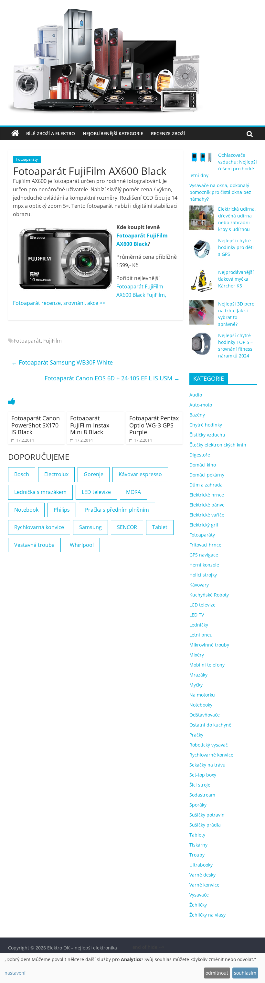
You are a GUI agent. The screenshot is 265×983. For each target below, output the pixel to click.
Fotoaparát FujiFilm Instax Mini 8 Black (89, 425)
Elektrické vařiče (206, 515)
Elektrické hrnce (206, 495)
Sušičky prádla (205, 825)
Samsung (90, 527)
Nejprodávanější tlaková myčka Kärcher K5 (236, 279)
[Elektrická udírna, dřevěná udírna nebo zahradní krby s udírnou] (201, 221)
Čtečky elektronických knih (217, 445)
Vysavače (199, 895)
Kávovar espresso (140, 474)
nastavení (15, 973)
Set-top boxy (202, 775)
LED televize (96, 492)
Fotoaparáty (27, 159)
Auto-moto (200, 405)
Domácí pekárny (206, 475)
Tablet (159, 527)
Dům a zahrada (206, 485)
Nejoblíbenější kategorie (113, 133)
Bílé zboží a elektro (50, 133)
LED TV (196, 615)
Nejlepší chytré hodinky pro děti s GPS (236, 247)
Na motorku (202, 695)
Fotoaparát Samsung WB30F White (62, 362)
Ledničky (198, 625)
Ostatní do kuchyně (210, 725)
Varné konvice (204, 885)
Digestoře (199, 455)
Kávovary (199, 585)
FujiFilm (52, 340)
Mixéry (196, 655)
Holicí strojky (203, 575)
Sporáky (198, 805)
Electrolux (56, 474)
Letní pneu (201, 635)
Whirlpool (82, 544)
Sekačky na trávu (207, 765)
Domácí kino (202, 465)
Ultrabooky (201, 865)
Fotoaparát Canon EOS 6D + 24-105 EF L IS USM (112, 378)
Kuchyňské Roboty (209, 595)
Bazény (197, 415)
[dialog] (132, 968)
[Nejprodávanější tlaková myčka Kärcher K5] (201, 284)
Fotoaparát (27, 340)
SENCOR (127, 527)
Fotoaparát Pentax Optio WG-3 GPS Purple (154, 425)
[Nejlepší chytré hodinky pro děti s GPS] (201, 252)
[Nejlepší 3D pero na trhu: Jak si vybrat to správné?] (201, 315)
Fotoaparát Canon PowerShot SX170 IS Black (35, 425)
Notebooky (200, 705)
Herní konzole (204, 565)
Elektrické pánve (207, 505)
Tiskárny (198, 845)
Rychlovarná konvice (39, 527)
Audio (195, 395)
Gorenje (93, 474)
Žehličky (198, 905)
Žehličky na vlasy (207, 915)
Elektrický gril (203, 525)
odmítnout (217, 973)
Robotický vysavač (208, 745)
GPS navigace (203, 555)
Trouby (197, 855)
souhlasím (245, 973)
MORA (133, 492)
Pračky (196, 735)
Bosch (21, 474)
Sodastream (202, 795)
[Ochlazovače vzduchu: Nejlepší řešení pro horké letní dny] (201, 160)
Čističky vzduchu (207, 435)
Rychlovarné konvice (211, 755)
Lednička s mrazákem (40, 492)
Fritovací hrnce (205, 545)
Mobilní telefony (207, 665)
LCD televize (202, 605)
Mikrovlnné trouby (209, 645)
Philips (62, 509)
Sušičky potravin (207, 815)
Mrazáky (198, 675)
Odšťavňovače (204, 715)
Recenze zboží (168, 133)
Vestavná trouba (34, 544)
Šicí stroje (199, 785)
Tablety (197, 835)
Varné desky (202, 875)
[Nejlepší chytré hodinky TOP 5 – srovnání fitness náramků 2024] (201, 347)
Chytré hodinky (205, 425)
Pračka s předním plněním (117, 509)
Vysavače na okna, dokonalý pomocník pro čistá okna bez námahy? (220, 192)
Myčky (196, 685)
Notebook (26, 509)
